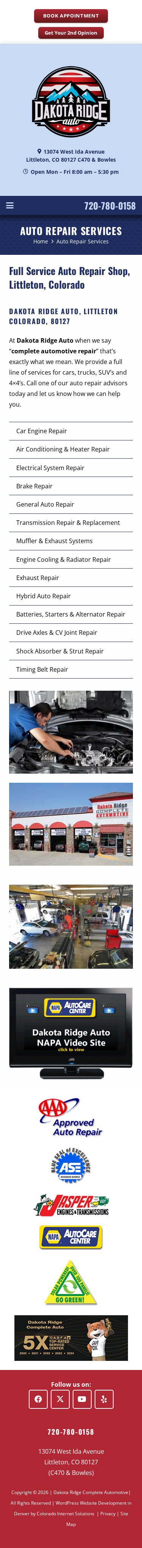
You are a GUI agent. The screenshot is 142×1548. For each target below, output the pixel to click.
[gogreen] (71, 1282)
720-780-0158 (110, 205)
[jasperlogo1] (71, 1205)
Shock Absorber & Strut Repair (60, 651)
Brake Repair (34, 486)
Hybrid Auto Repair (43, 596)
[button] (10, 205)
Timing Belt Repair (42, 669)
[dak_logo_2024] (71, 101)
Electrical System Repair (50, 468)
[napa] (71, 1237)
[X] (60, 1399)
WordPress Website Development (91, 1503)
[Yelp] (104, 1399)
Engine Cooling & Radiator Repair (63, 559)
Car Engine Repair (41, 431)
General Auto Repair (45, 504)
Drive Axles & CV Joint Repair (56, 632)
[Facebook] (38, 1399)
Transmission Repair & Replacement (68, 522)
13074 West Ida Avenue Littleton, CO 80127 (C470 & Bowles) (71, 1462)
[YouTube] (82, 1399)
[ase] (71, 1166)
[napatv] (71, 1033)
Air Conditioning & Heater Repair (63, 449)
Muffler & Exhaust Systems (54, 541)
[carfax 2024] (71, 1338)
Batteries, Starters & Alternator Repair (70, 614)
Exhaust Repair (37, 578)
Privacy (108, 1513)
